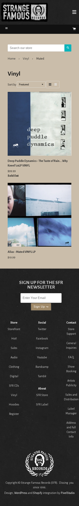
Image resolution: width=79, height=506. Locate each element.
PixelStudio (67, 492)
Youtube (42, 357)
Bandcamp (42, 366)
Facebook (42, 338)
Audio (14, 357)
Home (24, 12)
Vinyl (26, 58)
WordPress (20, 492)
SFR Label (42, 404)
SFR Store (42, 395)
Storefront (14, 329)
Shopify (37, 492)
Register (14, 413)
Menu (74, 12)
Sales (14, 348)
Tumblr (42, 376)
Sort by (12, 84)
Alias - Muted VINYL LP (22, 251)
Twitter (42, 329)
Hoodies (14, 404)
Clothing (14, 366)
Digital (14, 376)
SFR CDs (14, 385)
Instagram (42, 348)
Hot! (14, 338)
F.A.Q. (71, 357)
